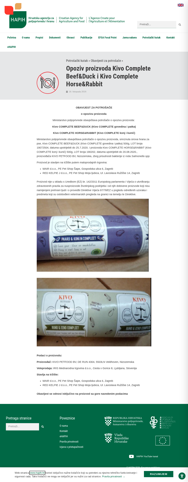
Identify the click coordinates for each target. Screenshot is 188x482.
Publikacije (86, 37)
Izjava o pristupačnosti (71, 446)
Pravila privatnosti (69, 441)
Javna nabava (129, 37)
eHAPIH (11, 46)
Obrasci (71, 37)
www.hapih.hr (37, 472)
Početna (11, 37)
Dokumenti (55, 37)
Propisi (39, 37)
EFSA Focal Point (107, 37)
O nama (26, 37)
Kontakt (170, 37)
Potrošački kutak (151, 37)
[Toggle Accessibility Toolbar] (182, 476)
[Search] (180, 24)
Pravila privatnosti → (113, 476)
